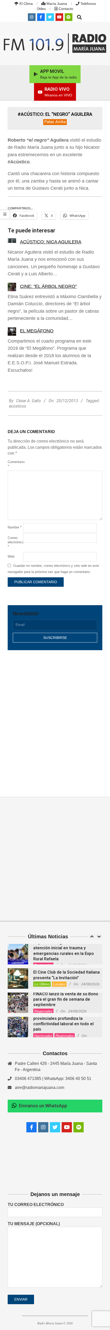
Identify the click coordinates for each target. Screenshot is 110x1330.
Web (11, 556)
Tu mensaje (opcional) (34, 1224)
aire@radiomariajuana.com (39, 1087)
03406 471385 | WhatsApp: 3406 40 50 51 (53, 1078)
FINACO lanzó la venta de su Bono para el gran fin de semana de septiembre (65, 999)
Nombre (14, 527)
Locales (59, 984)
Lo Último (42, 984)
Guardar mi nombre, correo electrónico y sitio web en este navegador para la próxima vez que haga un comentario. (53, 569)
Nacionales (43, 1036)
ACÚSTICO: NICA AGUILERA (50, 241)
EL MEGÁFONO (36, 330)
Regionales (43, 1011)
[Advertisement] (55, 718)
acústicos (17, 406)
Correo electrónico (15, 542)
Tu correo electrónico (36, 1204)
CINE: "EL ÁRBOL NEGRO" (48, 286)
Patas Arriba (55, 121)
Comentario (15, 464)
